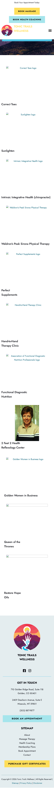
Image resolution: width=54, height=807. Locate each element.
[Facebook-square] (24, 670)
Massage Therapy (27, 739)
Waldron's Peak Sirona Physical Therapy (25, 244)
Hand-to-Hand (10, 343)
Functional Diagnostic (14, 394)
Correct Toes (8, 104)
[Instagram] (29, 670)
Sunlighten (7, 151)
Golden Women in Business (21, 495)
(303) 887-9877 (27, 710)
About (27, 735)
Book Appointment (27, 750)
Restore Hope (12, 595)
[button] (50, 30)
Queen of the (12, 544)
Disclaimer (37, 783)
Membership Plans (27, 746)
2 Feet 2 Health (13, 445)
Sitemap (15, 783)
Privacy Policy (26, 783)
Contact (27, 754)
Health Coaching (27, 743)
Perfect (9, 292)
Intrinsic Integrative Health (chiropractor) (25, 197)
